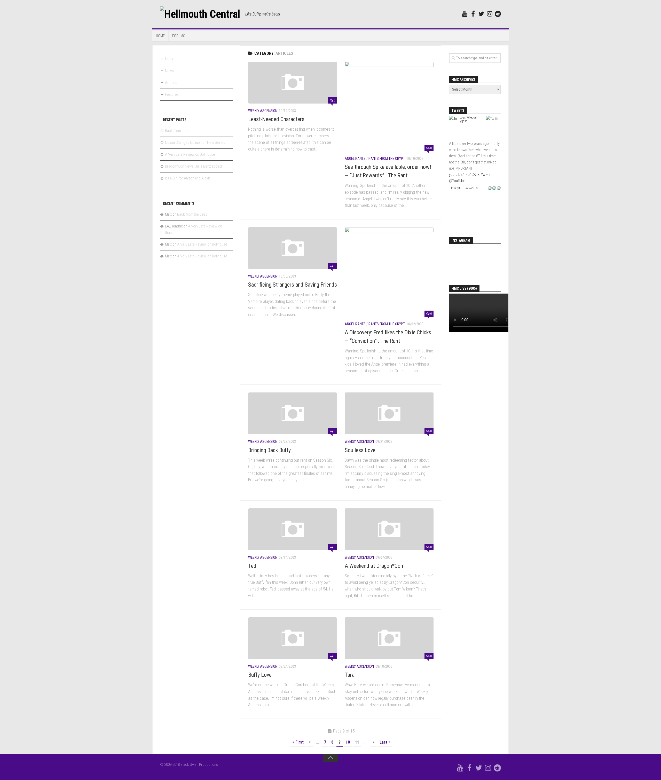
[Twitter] (481, 14)
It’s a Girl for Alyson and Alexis (188, 178)
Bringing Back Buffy (269, 450)
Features (172, 94)
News (169, 70)
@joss (464, 121)
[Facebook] (473, 14)
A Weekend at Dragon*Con (374, 566)
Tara (350, 675)
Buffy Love (260, 675)
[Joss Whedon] (453, 137)
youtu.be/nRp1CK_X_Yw (467, 174)
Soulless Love (360, 450)
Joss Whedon (468, 117)
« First (298, 742)
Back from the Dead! (180, 130)
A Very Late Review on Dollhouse (190, 154)
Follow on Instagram (478, 265)
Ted (252, 566)
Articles (171, 82)
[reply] (490, 188)
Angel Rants (355, 158)
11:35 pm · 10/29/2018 (463, 188)
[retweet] (494, 188)
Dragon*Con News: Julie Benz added (193, 166)
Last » (385, 742)
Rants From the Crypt (386, 158)
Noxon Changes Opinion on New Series (195, 142)
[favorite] (499, 188)
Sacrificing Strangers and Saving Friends (292, 284)
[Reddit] (498, 14)
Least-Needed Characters (276, 119)
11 (357, 742)
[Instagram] (489, 14)
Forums (178, 36)
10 (348, 742)
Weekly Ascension (262, 111)
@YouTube (457, 180)
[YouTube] (465, 14)
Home (160, 36)
